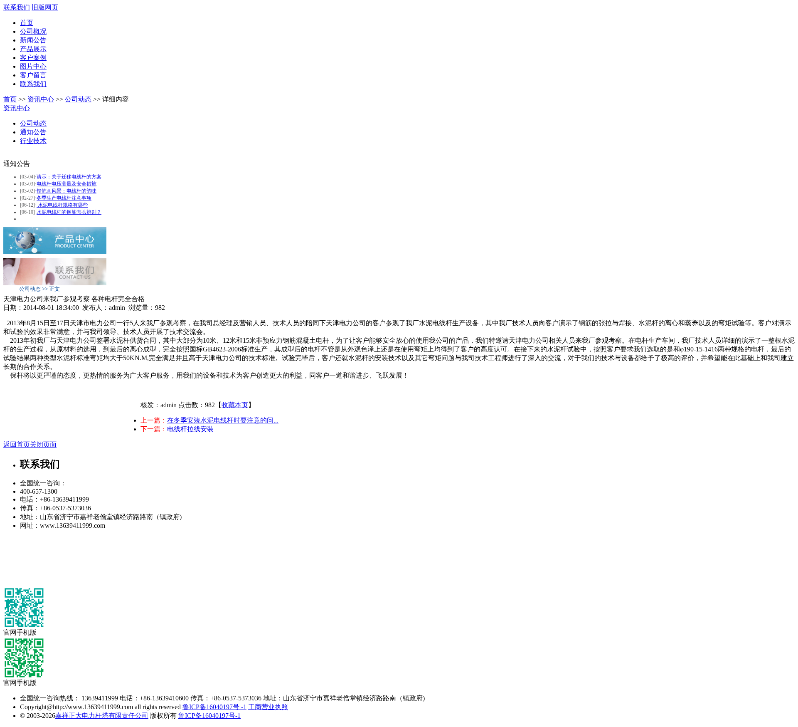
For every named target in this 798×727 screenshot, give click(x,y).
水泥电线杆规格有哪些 (62, 205)
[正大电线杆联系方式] (54, 283)
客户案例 (33, 57)
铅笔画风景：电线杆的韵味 (66, 191)
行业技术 (33, 140)
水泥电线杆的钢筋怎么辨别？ (69, 212)
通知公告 (33, 132)
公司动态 (78, 99)
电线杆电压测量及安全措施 (66, 184)
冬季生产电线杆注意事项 (64, 198)
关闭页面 (43, 444)
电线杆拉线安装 (190, 429)
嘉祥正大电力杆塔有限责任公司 (101, 715)
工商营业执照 (268, 706)
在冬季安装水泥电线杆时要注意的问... (222, 420)
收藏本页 (235, 404)
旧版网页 (45, 7)
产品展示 (33, 48)
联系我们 (16, 7)
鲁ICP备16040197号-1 (209, 715)
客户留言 (33, 75)
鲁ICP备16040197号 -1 (214, 706)
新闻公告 (33, 40)
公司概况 (33, 31)
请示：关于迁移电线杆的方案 (69, 177)
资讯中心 (40, 99)
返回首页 (16, 444)
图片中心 (33, 66)
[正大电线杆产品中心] (54, 251)
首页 (26, 22)
